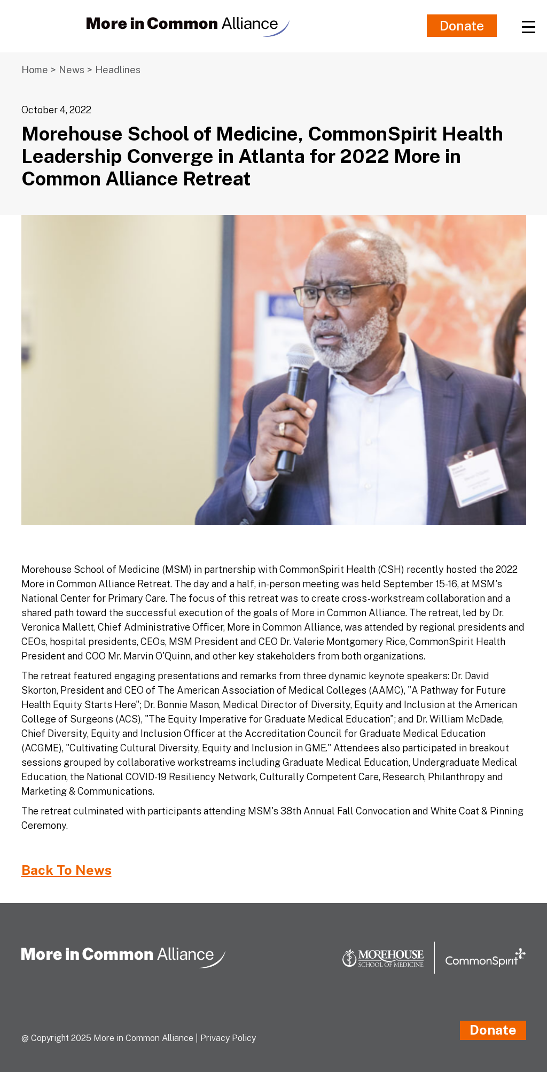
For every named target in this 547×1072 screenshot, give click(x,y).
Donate (462, 26)
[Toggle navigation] (528, 26)
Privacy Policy (228, 1038)
